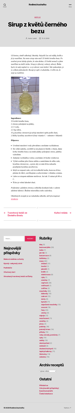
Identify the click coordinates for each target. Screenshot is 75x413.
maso (41, 261)
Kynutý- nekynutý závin (13, 263)
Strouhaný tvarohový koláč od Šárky (18, 276)
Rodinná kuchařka (37, 4)
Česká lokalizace (46, 394)
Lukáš (35, 38)
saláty (41, 340)
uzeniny (44, 280)
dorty (43, 299)
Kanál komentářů (46, 391)
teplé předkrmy (45, 351)
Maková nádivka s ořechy (14, 259)
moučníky (43, 291)
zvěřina (44, 288)
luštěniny (43, 258)
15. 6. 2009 (45, 38)
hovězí (43, 266)
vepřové (44, 283)
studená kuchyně (46, 349)
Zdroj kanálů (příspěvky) (49, 388)
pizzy (41, 324)
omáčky (42, 321)
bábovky (44, 294)
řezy (43, 310)
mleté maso (45, 275)
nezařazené (44, 318)
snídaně (42, 346)
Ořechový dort (9, 272)
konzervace (44, 256)
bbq (40, 245)
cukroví (44, 296)
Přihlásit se (43, 385)
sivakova (14, 199)
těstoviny (43, 354)
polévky (42, 327)
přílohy (42, 332)
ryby (43, 277)
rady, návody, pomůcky (48, 335)
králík (43, 272)
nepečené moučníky (49, 305)
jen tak (42, 253)
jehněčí (44, 269)
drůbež (44, 264)
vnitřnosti (45, 286)
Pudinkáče (8, 268)
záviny (43, 313)
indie (41, 250)
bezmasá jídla (44, 247)
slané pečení (44, 343)
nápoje (37, 17)
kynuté (44, 302)
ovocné (44, 307)
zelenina (42, 357)
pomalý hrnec (44, 329)
